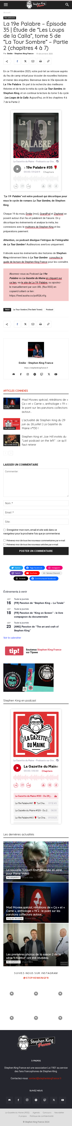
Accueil (6, 12)
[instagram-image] (12, 993)
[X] (25, 61)
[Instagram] (29, 374)
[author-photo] (36, 358)
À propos (23, 1116)
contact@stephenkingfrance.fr (45, 1078)
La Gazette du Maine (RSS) (17, 1112)
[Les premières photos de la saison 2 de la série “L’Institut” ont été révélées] (36, 944)
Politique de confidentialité (41, 1116)
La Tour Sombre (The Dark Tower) (27, 310)
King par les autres (9, 407)
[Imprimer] (40, 61)
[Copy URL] (48, 61)
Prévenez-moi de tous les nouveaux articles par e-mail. (33, 544)
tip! (14, 651)
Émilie (29, 213)
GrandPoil (45, 213)
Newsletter (59, 1112)
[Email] (32, 61)
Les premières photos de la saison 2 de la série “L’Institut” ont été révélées (33, 956)
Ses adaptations (13, 877)
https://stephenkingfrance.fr (36, 368)
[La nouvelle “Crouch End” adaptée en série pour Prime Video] (36, 861)
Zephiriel (58, 213)
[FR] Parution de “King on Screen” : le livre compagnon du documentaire (38, 614)
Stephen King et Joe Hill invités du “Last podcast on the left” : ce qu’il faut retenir (44, 440)
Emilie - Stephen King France (20, 54)
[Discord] (15, 374)
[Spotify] (36, 374)
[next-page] (11, 453)
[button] (5, 4)
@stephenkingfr (36, 977)
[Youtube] (57, 374)
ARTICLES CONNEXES (15, 390)
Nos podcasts (9, 18)
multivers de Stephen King (39, 226)
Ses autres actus (10, 444)
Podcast (49, 310)
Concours (47, 1112)
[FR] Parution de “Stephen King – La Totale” (39, 603)
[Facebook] (17, 61)
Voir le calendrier (12, 637)
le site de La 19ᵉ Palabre (34, 282)
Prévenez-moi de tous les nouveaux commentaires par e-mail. (36, 540)
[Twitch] (43, 374)
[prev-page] (5, 453)
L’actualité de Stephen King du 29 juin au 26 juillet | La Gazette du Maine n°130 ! (43, 424)
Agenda (36, 1112)
